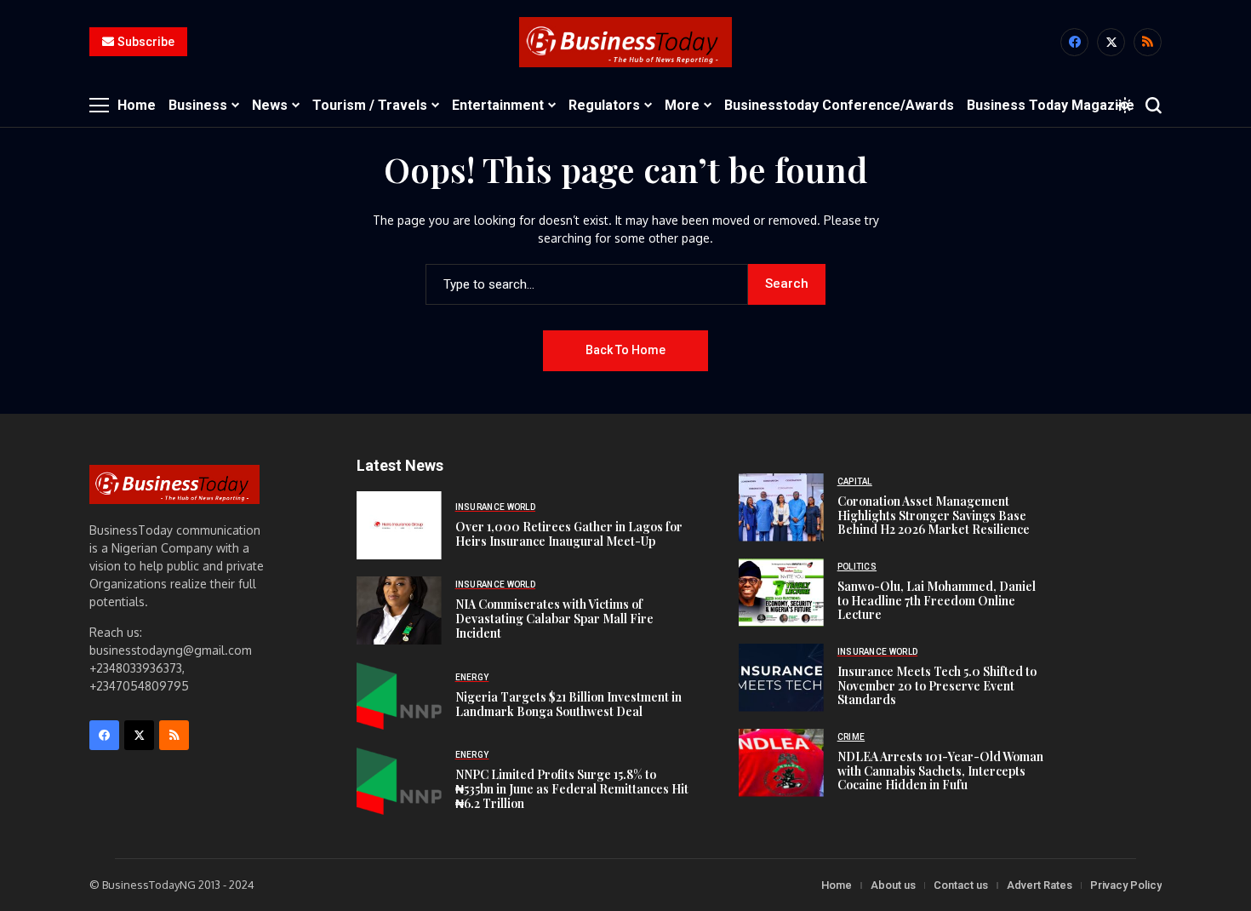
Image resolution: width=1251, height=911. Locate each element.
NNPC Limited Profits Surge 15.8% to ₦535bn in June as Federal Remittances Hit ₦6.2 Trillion (571, 788)
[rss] (1148, 42)
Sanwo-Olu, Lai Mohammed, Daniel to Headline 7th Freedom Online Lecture (936, 600)
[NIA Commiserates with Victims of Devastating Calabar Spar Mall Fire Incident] (399, 610)
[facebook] (1074, 42)
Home (836, 885)
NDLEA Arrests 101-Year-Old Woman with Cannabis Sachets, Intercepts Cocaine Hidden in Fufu (940, 771)
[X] (1111, 42)
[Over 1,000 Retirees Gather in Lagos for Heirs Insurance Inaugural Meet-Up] (399, 525)
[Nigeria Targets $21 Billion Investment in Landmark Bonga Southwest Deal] (399, 696)
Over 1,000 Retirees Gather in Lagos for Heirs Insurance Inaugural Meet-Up (569, 534)
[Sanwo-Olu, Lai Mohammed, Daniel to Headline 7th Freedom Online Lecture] (781, 593)
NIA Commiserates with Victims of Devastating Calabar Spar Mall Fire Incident (554, 618)
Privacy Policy (1126, 885)
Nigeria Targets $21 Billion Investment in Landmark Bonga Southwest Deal (568, 704)
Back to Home (625, 350)
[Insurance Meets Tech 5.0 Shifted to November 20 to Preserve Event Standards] (781, 678)
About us (893, 885)
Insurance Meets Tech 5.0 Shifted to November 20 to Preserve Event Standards (937, 685)
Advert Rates (1039, 885)
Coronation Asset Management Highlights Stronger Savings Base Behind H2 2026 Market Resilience (933, 515)
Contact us (961, 885)
